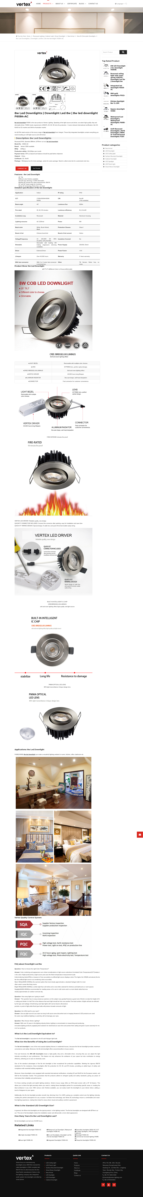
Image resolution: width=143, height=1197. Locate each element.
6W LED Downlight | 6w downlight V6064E (118, 68)
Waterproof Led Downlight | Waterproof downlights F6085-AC (59, 1130)
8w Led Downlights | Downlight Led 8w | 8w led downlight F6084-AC (59, 1135)
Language (120, 3)
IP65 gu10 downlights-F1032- (118, 95)
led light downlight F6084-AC (28, 1135)
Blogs (81, 3)
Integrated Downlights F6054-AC (58, 1140)
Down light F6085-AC (26, 1140)
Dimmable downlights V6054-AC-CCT (87, 1129)
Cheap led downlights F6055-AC (86, 1140)
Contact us (93, 3)
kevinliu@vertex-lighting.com (127, 834)
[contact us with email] (140, 835)
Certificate (72, 3)
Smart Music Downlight (112, 166)
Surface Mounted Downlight (113, 156)
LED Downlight (109, 151)
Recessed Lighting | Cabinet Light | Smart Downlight (49, 36)
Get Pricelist (36, 168)
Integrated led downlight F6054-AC (30, 1129)
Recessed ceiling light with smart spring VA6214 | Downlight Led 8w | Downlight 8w (118, 77)
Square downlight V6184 (118, 110)
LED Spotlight (109, 161)
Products (47, 3)
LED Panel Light (110, 164)
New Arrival (71, 36)
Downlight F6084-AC (82, 1135)
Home (38, 3)
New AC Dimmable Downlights (86, 36)
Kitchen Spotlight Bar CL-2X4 (117, 102)
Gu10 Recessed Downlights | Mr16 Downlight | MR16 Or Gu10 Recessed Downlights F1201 (118, 133)
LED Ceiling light (110, 153)
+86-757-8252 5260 (110, 1175)
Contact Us (22, 168)
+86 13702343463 (109, 1180)
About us (59, 3)
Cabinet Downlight (111, 159)
